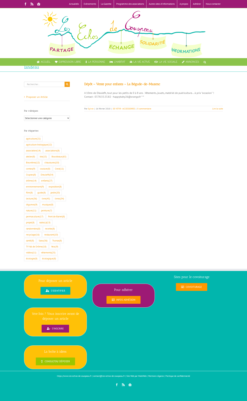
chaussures (51, 162)
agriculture (33, 138)
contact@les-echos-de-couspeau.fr (109, 376)
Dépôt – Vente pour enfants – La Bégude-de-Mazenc (122, 84)
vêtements (48, 252)
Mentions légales (156, 376)
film (29, 192)
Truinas (57, 240)
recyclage (33, 234)
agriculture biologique (39, 144)
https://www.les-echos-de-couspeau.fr (74, 376)
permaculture (34, 216)
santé (30, 240)
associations (52, 150)
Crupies (31, 174)
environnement (35, 186)
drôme (31, 180)
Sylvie (90, 108)
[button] (205, 62)
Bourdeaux (59, 156)
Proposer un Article (37, 97)
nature (31, 210)
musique (47, 204)
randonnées (33, 228)
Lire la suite (217, 108)
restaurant (51, 234)
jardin (55, 192)
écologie (31, 258)
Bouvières (33, 162)
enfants (46, 180)
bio (43, 156)
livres (59, 198)
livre (46, 198)
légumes (31, 204)
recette (50, 228)
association (33, 150)
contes (30, 168)
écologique (49, 258)
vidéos (31, 252)
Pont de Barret (56, 216)
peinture (46, 210)
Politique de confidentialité (177, 376)
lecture (31, 198)
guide (41, 192)
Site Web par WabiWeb (136, 376)
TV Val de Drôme (36, 246)
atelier (30, 156)
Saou (43, 240)
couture (45, 168)
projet (30, 222)
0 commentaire (144, 108)
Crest (59, 168)
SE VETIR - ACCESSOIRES (124, 108)
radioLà (44, 222)
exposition (55, 186)
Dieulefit (47, 174)
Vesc (54, 246)
